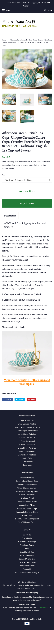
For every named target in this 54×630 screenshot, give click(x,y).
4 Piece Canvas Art (27, 441)
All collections (27, 462)
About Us (27, 535)
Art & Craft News (27, 555)
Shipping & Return (27, 545)
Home (4, 40)
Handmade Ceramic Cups (27, 509)
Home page (27, 465)
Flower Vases (27, 515)
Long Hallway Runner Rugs (27, 481)
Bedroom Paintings (27, 451)
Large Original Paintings (27, 434)
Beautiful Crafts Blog (27, 559)
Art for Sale (27, 458)
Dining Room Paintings (27, 455)
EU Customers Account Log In (27, 573)
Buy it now (27, 203)
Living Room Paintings (27, 448)
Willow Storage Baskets (27, 488)
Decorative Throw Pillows (27, 502)
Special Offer (27, 538)
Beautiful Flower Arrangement (27, 519)
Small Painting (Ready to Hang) (27, 427)
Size (4, 175)
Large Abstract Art (27, 420)
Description (10, 215)
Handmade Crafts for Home (27, 512)
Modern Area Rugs (27, 478)
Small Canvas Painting (27, 424)
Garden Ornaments (27, 495)
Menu (8, 10)
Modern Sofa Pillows (27, 505)
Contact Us (27, 569)
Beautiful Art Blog (27, 552)
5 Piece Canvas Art (27, 444)
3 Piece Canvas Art (27, 438)
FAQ (27, 549)
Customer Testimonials (27, 562)
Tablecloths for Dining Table (27, 491)
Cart (49, 10)
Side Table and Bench (27, 522)
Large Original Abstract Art (27, 431)
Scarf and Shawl (27, 498)
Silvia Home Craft (34, 619)
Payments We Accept (27, 542)
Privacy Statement (27, 566)
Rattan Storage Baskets (27, 485)
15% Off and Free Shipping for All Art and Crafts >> (25, 225)
